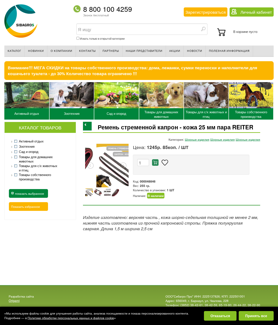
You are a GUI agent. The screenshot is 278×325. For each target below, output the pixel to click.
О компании (61, 51)
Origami (14, 300)
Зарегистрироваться (205, 12)
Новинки (36, 51)
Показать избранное (25, 206)
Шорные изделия (197, 139)
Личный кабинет (256, 12)
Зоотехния (71, 113)
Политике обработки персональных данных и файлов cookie (71, 318)
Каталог (14, 51)
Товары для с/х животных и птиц (206, 114)
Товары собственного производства (251, 114)
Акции (174, 51)
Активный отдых (26, 113)
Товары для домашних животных (161, 114)
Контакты (87, 51)
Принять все (256, 315)
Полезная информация (229, 51)
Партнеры (111, 51)
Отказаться (220, 315)
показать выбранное (29, 193)
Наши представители (144, 51)
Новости (194, 51)
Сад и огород (116, 113)
